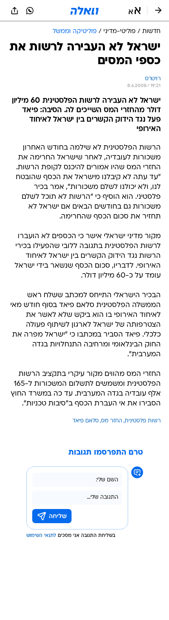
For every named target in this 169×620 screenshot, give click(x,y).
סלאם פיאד (85, 421)
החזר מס (111, 421)
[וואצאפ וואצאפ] (30, 11)
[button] (135, 10)
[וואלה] (84, 11)
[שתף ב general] (14, 10)
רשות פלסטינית (143, 421)
